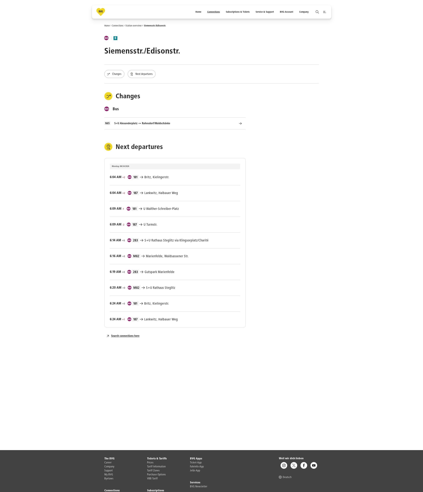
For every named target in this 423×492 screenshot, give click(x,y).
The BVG (109, 458)
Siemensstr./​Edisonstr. (155, 25)
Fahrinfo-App (197, 466)
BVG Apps (196, 458)
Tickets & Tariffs (157, 458)
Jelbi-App (195, 470)
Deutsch (287, 477)
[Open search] (317, 12)
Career (108, 462)
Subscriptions (155, 490)
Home (107, 25)
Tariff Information (156, 466)
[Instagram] (284, 465)
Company (109, 466)
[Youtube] (313, 465)
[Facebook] (304, 465)
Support (108, 470)
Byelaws (109, 478)
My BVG (108, 474)
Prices (150, 462)
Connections (117, 25)
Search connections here (125, 336)
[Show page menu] (324, 12)
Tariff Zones (153, 470)
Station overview (133, 25)
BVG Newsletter (198, 486)
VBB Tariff (152, 478)
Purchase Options (156, 474)
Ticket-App (196, 462)
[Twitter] (294, 465)
